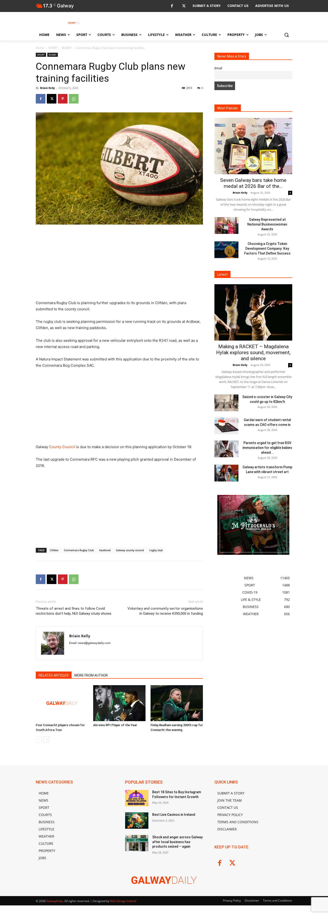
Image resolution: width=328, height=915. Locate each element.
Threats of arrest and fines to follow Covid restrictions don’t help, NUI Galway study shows (73, 611)
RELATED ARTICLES (54, 675)
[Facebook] (171, 6)
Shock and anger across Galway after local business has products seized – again (177, 841)
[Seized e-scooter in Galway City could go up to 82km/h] (226, 402)
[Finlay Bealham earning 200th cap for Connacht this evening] (177, 703)
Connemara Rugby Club (79, 550)
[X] (183, 6)
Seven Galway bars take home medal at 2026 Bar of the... (253, 183)
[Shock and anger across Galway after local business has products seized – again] (136, 843)
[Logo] (74, 23)
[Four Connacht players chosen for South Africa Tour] (62, 703)
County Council (62, 447)
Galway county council (130, 550)
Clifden (54, 550)
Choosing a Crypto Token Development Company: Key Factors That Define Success (267, 248)
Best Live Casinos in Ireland (173, 815)
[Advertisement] (119, 264)
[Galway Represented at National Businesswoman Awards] (226, 225)
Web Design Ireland (123, 901)
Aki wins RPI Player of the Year (115, 725)
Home (40, 48)
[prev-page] (39, 739)
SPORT (53, 48)
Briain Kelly (47, 88)
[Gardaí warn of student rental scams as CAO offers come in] (226, 425)
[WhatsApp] (74, 99)
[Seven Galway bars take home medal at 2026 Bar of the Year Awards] (253, 146)
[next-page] (46, 739)
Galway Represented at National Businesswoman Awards (267, 224)
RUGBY (67, 48)
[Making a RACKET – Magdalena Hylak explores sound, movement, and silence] (253, 312)
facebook (105, 550)
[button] (286, 35)
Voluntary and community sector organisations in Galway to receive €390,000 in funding (165, 611)
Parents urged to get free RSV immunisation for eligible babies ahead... (267, 447)
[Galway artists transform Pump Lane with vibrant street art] (226, 473)
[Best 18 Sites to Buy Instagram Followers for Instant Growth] (136, 798)
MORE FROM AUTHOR (91, 675)
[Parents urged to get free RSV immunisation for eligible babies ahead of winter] (226, 448)
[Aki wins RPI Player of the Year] (119, 703)
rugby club (156, 550)
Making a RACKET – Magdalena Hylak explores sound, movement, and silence (253, 352)
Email (218, 68)
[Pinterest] (62, 99)
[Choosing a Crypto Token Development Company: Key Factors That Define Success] (226, 249)
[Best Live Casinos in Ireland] (136, 820)
